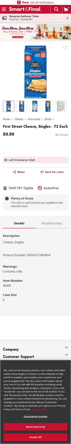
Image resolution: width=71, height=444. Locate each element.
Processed (34, 119)
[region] (35, 402)
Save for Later (54, 172)
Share (21, 172)
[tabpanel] (35, 265)
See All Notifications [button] (42, 2)
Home (6, 119)
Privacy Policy (40, 409)
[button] (56, 9)
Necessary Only (35, 426)
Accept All (35, 437)
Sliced (47, 119)
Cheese (19, 119)
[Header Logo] (24, 9)
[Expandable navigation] (3, 9)
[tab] (19, 223)
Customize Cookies (35, 416)
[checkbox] (65, 48)
